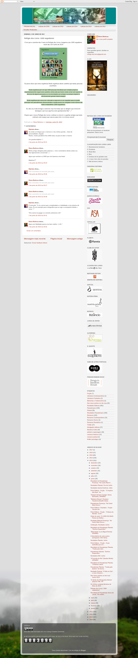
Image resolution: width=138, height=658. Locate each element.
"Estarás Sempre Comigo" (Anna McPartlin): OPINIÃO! (101, 495)
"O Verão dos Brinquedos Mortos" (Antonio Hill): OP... (101, 580)
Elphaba (31, 129)
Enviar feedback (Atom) (39, 243)
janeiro (93, 608)
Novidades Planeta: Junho (99, 540)
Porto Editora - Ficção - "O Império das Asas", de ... (102, 491)
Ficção (89, 393)
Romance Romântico (94, 422)
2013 (91, 460)
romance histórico (93, 434)
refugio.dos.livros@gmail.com (96, 54)
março (93, 603)
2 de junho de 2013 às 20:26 (38, 174)
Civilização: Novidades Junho (100, 525)
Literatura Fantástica (93, 398)
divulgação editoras (93, 427)
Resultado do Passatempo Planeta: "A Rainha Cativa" (102, 563)
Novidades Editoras (93, 405)
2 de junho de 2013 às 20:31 (38, 215)
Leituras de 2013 (86, 26)
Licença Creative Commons (55, 631)
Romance (90, 415)
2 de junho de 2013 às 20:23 (38, 163)
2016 (91, 452)
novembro (94, 465)
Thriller (89, 425)
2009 (91, 619)
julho (92, 476)
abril (92, 600)
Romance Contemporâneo (95, 417)
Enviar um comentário (34, 230)
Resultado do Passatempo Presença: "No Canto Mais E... (101, 481)
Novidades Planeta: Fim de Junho (101, 485)
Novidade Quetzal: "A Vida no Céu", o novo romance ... (102, 572)
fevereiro (94, 606)
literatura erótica (92, 429)
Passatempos (91, 408)
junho (93, 478)
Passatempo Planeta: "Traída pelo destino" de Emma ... (101, 567)
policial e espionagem (94, 432)
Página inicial (56, 239)
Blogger (83, 650)
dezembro (94, 463)
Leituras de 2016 (43, 26)
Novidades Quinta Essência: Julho (101, 488)
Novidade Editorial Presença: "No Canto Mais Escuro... (101, 521)
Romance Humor (92, 420)
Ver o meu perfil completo (104, 39)
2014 (91, 458)
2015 (91, 455)
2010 (91, 617)
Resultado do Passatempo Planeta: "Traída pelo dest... (102, 548)
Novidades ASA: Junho (98, 556)
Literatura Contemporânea (95, 396)
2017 (91, 450)
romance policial (92, 437)
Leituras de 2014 (71, 26)
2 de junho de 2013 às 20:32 (38, 227)
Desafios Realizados (30, 30)
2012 (91, 611)
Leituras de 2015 (57, 26)
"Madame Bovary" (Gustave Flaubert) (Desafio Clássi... (100, 499)
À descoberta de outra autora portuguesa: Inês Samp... (100, 536)
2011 (91, 614)
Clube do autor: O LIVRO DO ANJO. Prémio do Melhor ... (102, 517)
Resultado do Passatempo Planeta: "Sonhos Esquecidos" (102, 528)
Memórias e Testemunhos (95, 401)
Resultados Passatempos (95, 413)
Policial (89, 410)
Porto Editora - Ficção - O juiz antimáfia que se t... (100, 543)
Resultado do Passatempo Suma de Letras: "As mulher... (102, 593)
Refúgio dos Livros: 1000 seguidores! (99, 589)
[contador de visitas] (38, 642)
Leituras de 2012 (100, 26)
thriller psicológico (93, 439)
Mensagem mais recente (35, 239)
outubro (93, 468)
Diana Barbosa (34, 148)
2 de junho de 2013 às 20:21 (38, 142)
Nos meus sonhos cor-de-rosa (97, 403)
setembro (94, 470)
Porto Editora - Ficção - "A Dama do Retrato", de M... (102, 512)
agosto (93, 473)
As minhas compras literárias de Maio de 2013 (101, 585)
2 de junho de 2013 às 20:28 (38, 196)
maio (93, 598)
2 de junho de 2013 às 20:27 (38, 185)
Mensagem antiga (75, 239)
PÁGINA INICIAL (29, 26)
